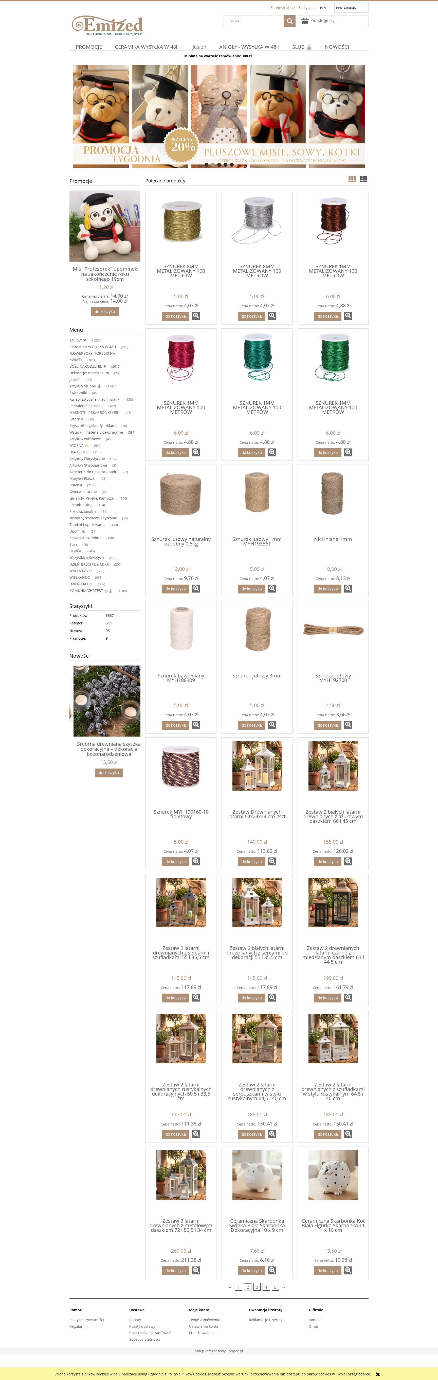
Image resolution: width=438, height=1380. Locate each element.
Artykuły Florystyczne (87, 458)
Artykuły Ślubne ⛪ (85, 386)
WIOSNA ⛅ (79, 445)
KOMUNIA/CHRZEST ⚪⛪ (91, 590)
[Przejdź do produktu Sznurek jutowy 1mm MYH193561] (257, 500)
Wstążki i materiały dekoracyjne (96, 432)
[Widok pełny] (363, 179)
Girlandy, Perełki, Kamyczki (92, 498)
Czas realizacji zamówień (150, 1332)
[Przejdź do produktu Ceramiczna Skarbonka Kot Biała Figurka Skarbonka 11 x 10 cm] (333, 1182)
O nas (314, 1326)
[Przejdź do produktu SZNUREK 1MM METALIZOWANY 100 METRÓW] (333, 227)
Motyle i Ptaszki (82, 478)
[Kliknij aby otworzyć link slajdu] (201, 116)
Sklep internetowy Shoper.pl (219, 1351)
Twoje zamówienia (204, 1319)
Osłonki (75, 485)
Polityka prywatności (86, 1319)
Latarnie (76, 419)
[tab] (206, 165)
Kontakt (315, 1319)
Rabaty (135, 1319)
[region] (219, 116)
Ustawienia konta (203, 1326)
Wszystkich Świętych (86, 557)
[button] (196, 316)
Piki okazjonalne (83, 511)
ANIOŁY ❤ (78, 340)
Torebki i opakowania (87, 524)
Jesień (74, 379)
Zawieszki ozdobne (85, 537)
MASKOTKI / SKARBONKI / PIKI (94, 412)
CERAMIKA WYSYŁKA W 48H (92, 346)
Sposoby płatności (144, 1339)
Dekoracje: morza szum (89, 372)
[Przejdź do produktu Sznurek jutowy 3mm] (257, 636)
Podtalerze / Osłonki (86, 405)
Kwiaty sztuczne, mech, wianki (94, 399)
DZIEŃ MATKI (81, 584)
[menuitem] (88, 47)
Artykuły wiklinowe (85, 438)
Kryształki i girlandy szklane (92, 425)
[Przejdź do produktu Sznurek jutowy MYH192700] (333, 636)
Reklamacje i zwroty (265, 1319)
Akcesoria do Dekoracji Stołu (93, 471)
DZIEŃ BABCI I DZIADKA (89, 564)
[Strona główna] (107, 24)
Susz (73, 544)
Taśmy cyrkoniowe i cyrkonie (93, 518)
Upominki (77, 531)
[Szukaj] (290, 21)
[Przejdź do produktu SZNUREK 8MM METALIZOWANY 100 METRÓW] (181, 227)
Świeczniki (78, 392)
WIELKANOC (79, 577)
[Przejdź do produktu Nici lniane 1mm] (333, 500)
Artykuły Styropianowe (88, 465)
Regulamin (78, 1326)
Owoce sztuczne (83, 491)
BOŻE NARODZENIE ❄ (87, 366)
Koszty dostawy (142, 1326)
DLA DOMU (78, 452)
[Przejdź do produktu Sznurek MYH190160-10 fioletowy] (181, 773)
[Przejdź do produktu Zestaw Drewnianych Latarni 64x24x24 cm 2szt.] (257, 773)
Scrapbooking (81, 504)
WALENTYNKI (80, 570)
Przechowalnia (201, 1332)
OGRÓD (75, 551)
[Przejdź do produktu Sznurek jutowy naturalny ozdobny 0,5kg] (181, 500)
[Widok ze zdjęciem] (352, 179)
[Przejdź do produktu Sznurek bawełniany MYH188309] (181, 636)
